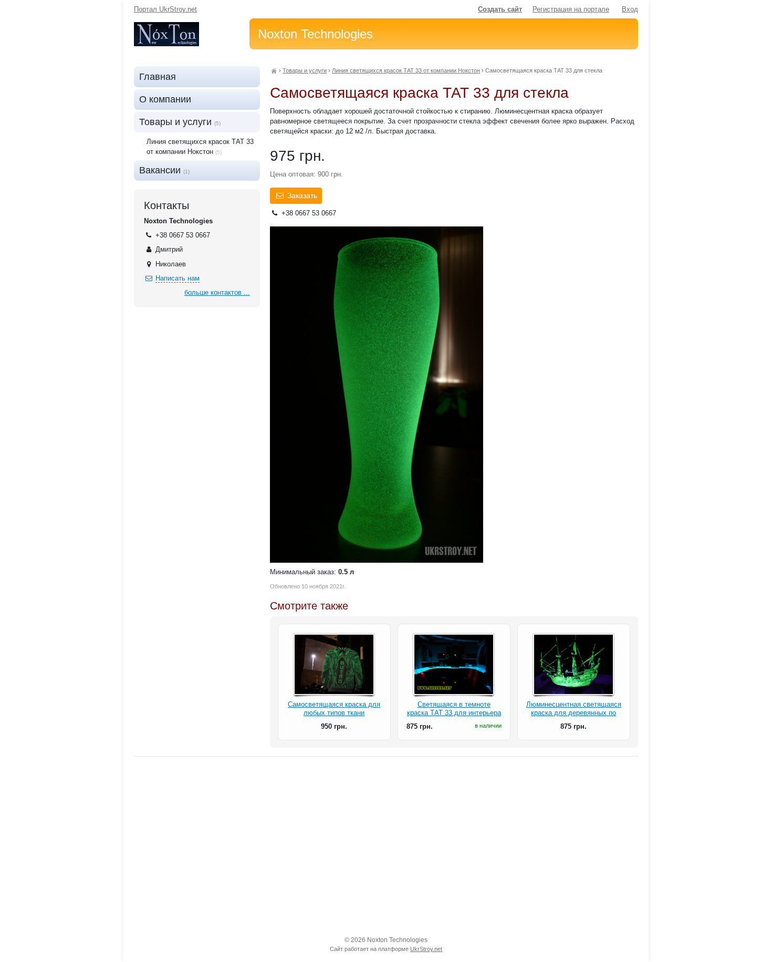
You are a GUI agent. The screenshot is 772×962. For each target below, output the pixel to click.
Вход (630, 9)
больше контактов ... (217, 292)
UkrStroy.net (426, 949)
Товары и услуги (305, 70)
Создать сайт (500, 9)
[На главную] (273, 70)
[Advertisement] (386, 845)
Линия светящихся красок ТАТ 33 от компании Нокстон (406, 70)
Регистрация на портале (571, 9)
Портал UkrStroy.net (165, 9)
